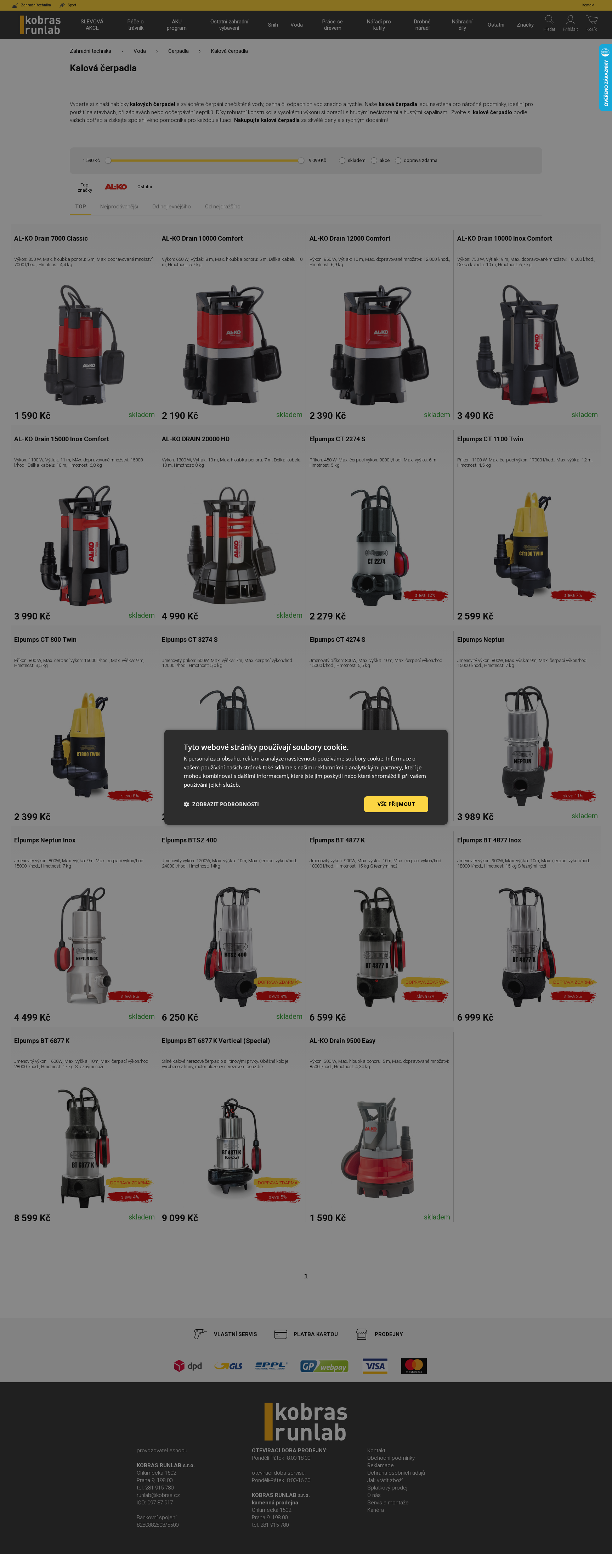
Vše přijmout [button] (396, 804)
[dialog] (306, 776)
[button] (221, 804)
